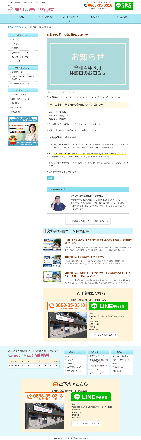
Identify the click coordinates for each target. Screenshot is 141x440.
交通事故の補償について (21, 84)
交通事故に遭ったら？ (70, 19)
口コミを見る (17, 61)
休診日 (50, 178)
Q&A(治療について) (19, 53)
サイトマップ (95, 369)
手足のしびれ (17, 107)
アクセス (15, 44)
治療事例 (95, 17)
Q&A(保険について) (19, 57)
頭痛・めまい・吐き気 (20, 99)
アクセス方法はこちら (103, 335)
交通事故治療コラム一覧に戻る (88, 221)
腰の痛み (15, 103)
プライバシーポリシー (98, 373)
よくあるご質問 (120, 17)
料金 (13, 39)
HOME (21, 17)
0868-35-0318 (100, 5)
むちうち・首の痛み (19, 94)
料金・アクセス (46, 17)
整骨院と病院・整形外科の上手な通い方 (23, 78)
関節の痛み (16, 112)
